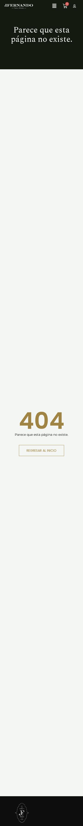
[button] (45, 6)
